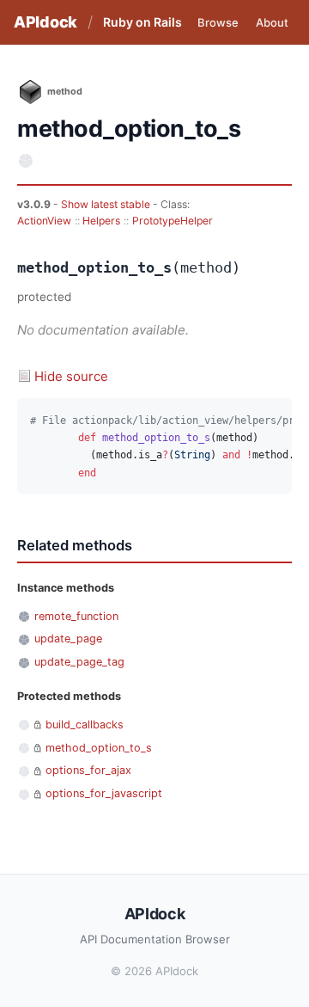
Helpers (101, 220)
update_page (68, 638)
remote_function (76, 616)
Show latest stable (107, 204)
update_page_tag (79, 661)
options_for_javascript (103, 793)
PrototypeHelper (172, 220)
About (272, 22)
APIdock (45, 22)
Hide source (71, 376)
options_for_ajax (88, 770)
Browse (218, 22)
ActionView (44, 220)
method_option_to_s (98, 747)
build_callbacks (84, 724)
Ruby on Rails (142, 22)
